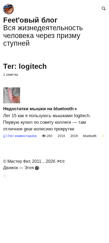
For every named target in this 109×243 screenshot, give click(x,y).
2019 (74, 136)
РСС (61, 161)
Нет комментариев (22, 136)
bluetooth (90, 136)
